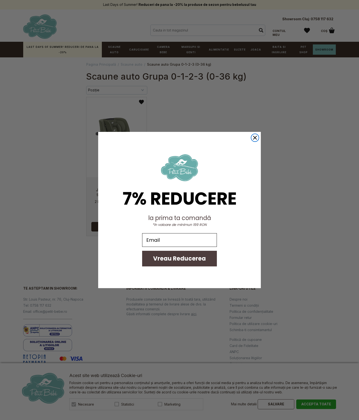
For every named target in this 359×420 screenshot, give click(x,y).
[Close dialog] (255, 138)
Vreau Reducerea (179, 258)
